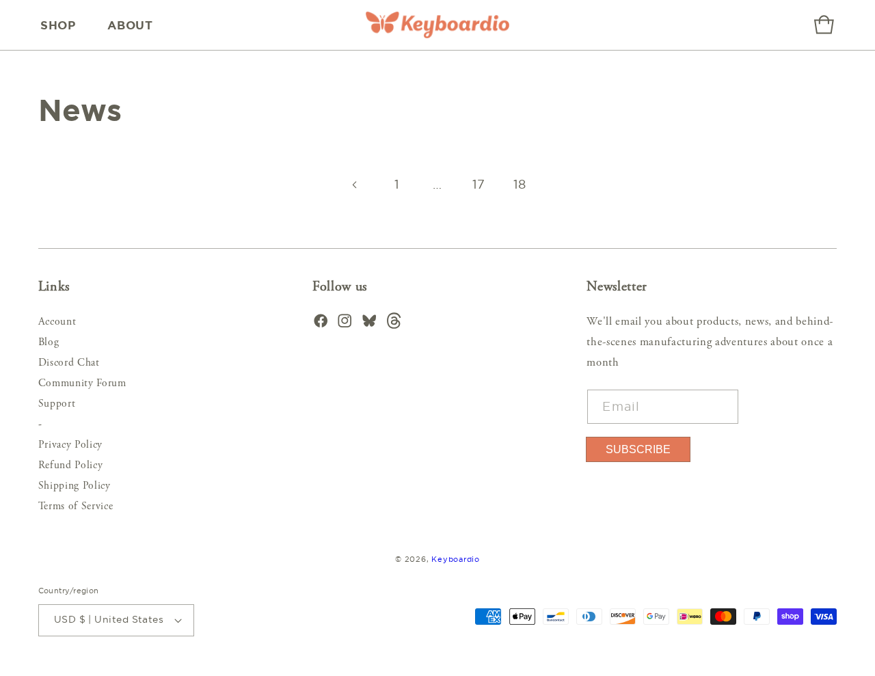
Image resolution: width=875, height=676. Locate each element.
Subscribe (638, 449)
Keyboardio (455, 559)
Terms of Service (75, 507)
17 (478, 184)
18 (519, 184)
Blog (48, 343)
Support (57, 404)
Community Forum (82, 384)
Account (57, 322)
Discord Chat (69, 363)
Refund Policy (70, 466)
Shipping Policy (74, 486)
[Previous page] (355, 185)
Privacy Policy (70, 445)
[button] (62, 25)
